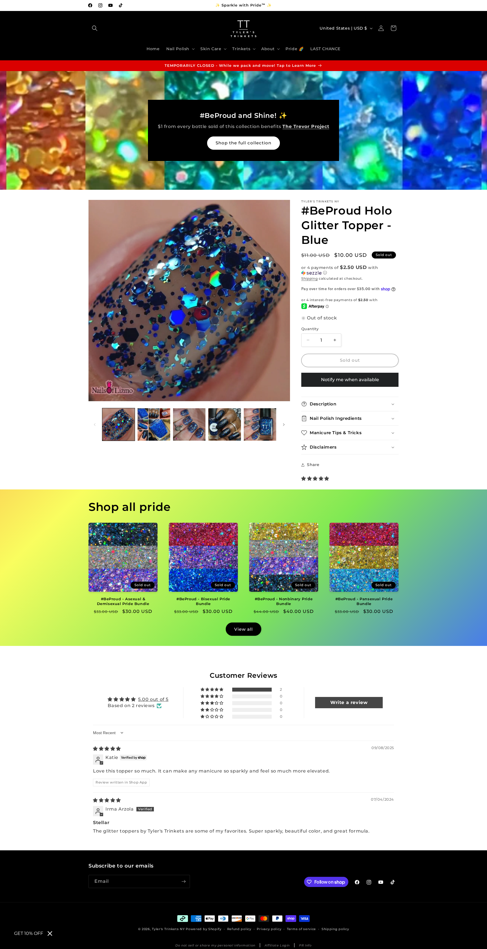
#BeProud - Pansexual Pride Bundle (364, 601)
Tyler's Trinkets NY (168, 929)
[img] (107, 748)
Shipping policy (335, 929)
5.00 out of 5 (153, 699)
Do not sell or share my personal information (215, 945)
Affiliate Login (277, 945)
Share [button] (313, 464)
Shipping (309, 278)
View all (243, 629)
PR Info (305, 945)
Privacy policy (269, 929)
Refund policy (239, 929)
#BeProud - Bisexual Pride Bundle (203, 601)
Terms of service (301, 929)
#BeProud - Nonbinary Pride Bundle (284, 601)
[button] (94, 28)
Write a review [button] (349, 702)
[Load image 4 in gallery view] (224, 424)
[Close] (50, 933)
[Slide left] (94, 424)
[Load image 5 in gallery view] (260, 424)
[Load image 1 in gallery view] (118, 424)
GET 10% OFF (28, 933)
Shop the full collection (243, 143)
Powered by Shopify (204, 929)
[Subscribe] (183, 881)
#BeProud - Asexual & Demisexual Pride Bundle (123, 601)
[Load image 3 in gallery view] (189, 424)
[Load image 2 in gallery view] (154, 424)
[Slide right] (284, 424)
